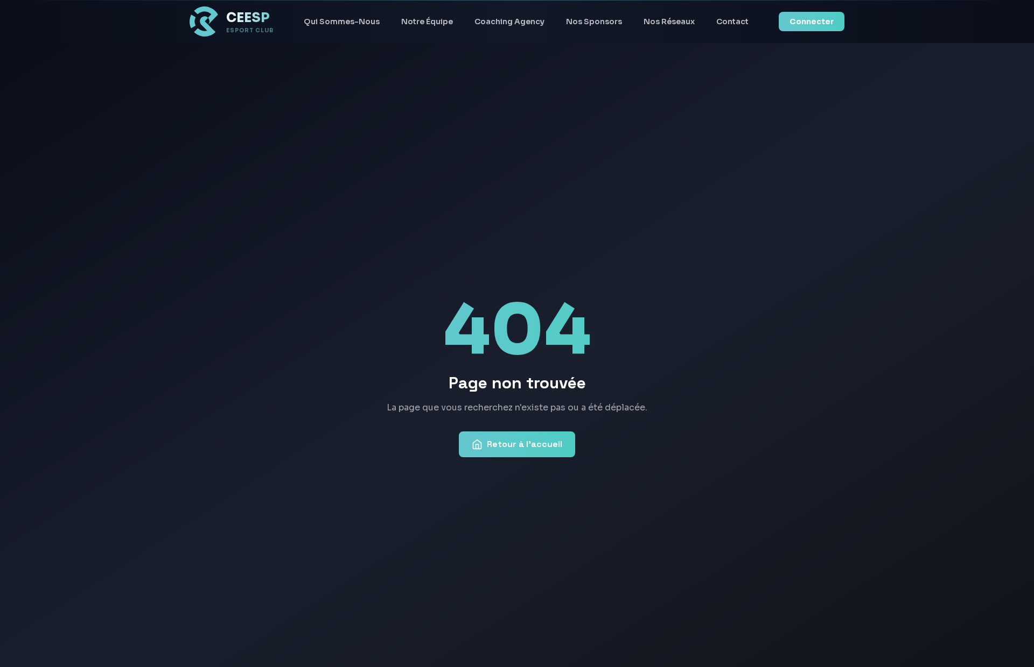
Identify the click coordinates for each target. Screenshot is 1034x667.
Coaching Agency (509, 21)
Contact (732, 21)
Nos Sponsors (594, 21)
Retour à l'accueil (524, 444)
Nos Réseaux (669, 21)
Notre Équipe (427, 21)
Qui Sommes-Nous (342, 21)
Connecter (812, 21)
